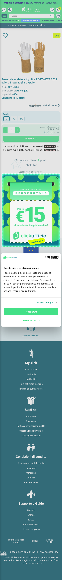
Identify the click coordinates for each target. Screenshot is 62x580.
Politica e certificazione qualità (31, 426)
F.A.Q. (31, 520)
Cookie (34, 541)
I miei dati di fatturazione (31, 384)
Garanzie (31, 477)
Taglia (6, 114)
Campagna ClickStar (31, 435)
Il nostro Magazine (31, 529)
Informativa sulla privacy (16, 541)
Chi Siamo (31, 416)
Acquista (31, 138)
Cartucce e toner (31, 524)
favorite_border (5, 36)
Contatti (31, 510)
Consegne (31, 473)
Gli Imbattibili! (29, 20)
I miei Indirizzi (31, 379)
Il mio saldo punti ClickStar (31, 389)
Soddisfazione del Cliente (31, 431)
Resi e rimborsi (31, 482)
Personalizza (29, 320)
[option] (31, 2)
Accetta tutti (31, 311)
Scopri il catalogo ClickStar (31, 172)
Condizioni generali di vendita (31, 463)
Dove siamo (31, 421)
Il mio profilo (31, 369)
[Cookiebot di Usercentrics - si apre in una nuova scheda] (45, 257)
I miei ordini (31, 374)
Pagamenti (31, 468)
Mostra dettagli (45, 302)
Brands (31, 515)
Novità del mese (9, 20)
